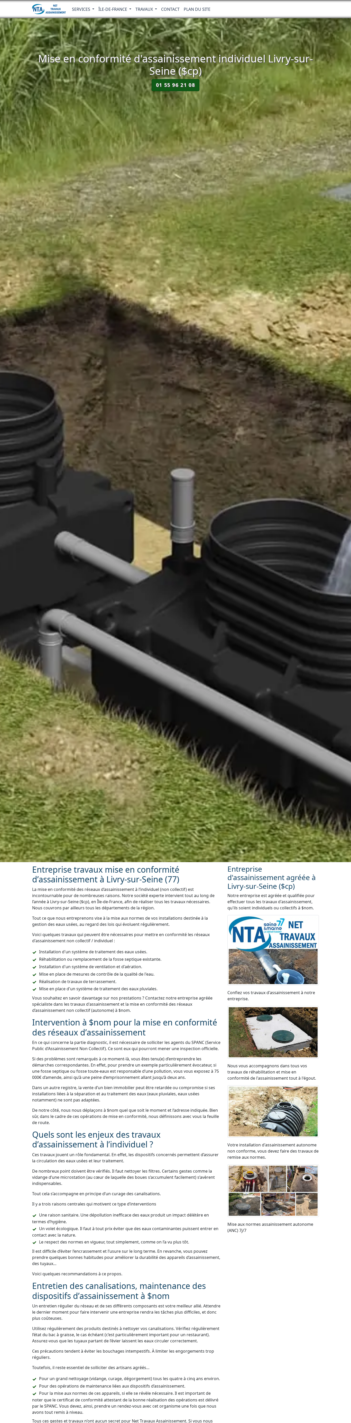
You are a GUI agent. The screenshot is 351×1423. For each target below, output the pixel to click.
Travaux (144, 9)
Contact (170, 9)
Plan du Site (197, 9)
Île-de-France (113, 9)
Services (81, 9)
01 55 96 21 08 (175, 84)
